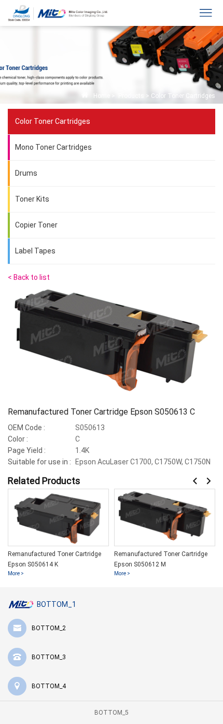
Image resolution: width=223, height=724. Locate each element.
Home (101, 96)
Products (130, 96)
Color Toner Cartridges (183, 96)
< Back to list (29, 277)
